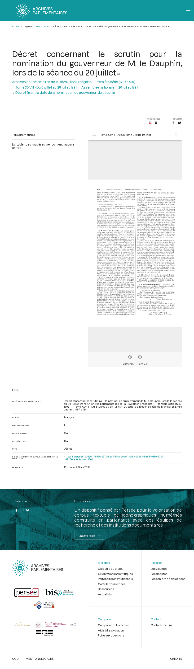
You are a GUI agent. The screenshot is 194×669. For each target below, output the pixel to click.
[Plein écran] (176, 135)
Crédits (176, 658)
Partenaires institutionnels (115, 578)
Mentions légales (39, 658)
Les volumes (43, 26)
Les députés (159, 573)
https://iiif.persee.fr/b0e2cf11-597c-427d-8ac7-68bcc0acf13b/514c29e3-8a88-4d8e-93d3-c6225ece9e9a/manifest (114, 458)
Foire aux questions (111, 635)
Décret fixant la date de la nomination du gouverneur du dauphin (65, 92)
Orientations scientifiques (115, 573)
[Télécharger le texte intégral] (156, 123)
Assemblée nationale (97, 87)
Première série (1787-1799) (115, 82)
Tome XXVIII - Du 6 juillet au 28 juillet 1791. (46, 87)
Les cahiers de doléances (168, 578)
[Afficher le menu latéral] (94, 135)
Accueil (16, 26)
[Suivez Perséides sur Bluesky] (27, 510)
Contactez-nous (161, 625)
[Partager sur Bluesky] (179, 123)
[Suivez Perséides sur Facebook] (16, 510)
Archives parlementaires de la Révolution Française (52, 82)
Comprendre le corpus (113, 625)
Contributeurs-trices (111, 584)
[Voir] (118, 72)
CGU (15, 658)
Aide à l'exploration (111, 630)
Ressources (106, 589)
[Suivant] (140, 357)
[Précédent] (130, 357)
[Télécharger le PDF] (150, 123)
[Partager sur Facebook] (173, 123)
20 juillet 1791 (128, 87)
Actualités (105, 594)
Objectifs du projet (110, 568)
